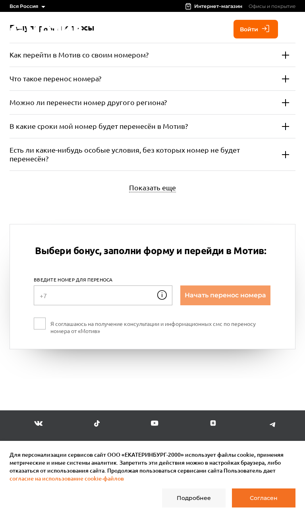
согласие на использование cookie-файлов (67, 478)
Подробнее (194, 498)
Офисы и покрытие (272, 6)
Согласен (264, 498)
